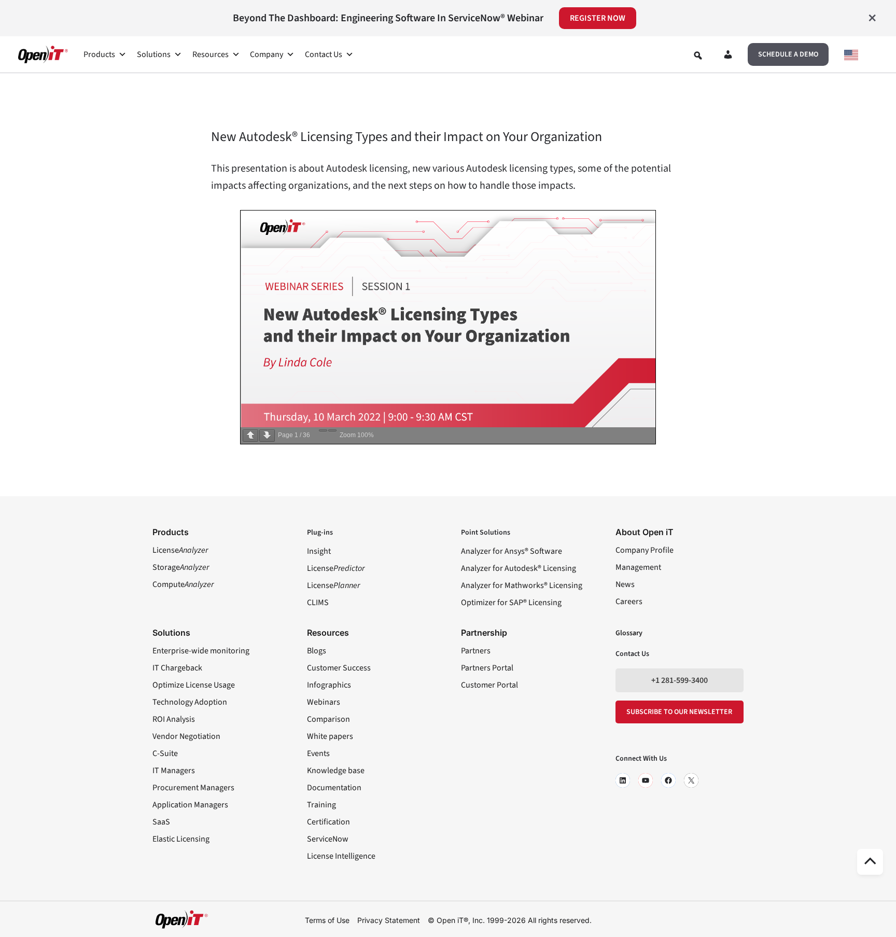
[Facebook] (668, 780)
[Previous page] (250, 435)
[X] (691, 780)
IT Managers (173, 770)
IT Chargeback (177, 668)
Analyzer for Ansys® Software (511, 551)
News (625, 584)
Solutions (154, 54)
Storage (180, 567)
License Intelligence (341, 856)
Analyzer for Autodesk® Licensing (518, 568)
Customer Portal (489, 685)
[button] (788, 54)
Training (321, 804)
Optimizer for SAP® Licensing (511, 602)
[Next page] (267, 435)
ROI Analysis (173, 719)
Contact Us (323, 54)
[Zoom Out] (323, 430)
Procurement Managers (193, 787)
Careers (628, 601)
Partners (476, 650)
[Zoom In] (332, 430)
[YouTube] (645, 780)
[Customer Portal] (728, 56)
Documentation (334, 787)
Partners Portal (487, 668)
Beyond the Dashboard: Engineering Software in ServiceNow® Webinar (388, 18)
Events (318, 753)
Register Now (597, 18)
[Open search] (698, 55)
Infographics (329, 685)
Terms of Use (327, 920)
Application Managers (190, 804)
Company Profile (644, 550)
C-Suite (165, 753)
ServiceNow (327, 839)
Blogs (316, 650)
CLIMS (318, 602)
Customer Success (339, 668)
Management (638, 567)
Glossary (628, 633)
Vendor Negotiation (186, 736)
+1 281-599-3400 (679, 680)
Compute (183, 584)
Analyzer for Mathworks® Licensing (521, 585)
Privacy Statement (388, 920)
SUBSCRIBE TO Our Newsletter (679, 712)
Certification (328, 822)
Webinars (323, 702)
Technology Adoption (189, 702)
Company (266, 54)
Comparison (328, 719)
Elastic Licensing (180, 839)
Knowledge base (336, 770)
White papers (330, 736)
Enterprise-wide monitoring (200, 650)
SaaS (161, 822)
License (180, 550)
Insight (319, 551)
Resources (210, 54)
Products (99, 54)
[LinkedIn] (622, 780)
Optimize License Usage (193, 685)
